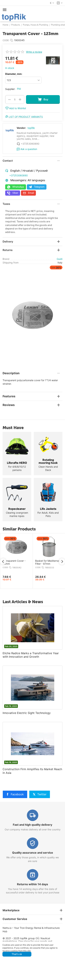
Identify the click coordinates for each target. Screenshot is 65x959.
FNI (19, 88)
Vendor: (21, 127)
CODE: (6, 40)
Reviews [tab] (9, 405)
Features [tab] (9, 396)
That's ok (17, 954)
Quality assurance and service (32, 852)
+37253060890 (18, 175)
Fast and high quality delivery (32, 824)
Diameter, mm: (13, 73)
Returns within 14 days (32, 884)
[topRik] (14, 17)
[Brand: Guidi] (53, 60)
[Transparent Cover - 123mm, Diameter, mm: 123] (32, 315)
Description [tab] (11, 373)
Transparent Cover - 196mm (19, 562)
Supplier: (10, 88)
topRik (31, 127)
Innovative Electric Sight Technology (27, 713)
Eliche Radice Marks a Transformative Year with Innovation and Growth (31, 655)
